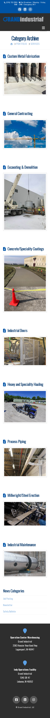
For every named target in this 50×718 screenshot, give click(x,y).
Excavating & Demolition (23, 167)
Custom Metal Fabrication (23, 56)
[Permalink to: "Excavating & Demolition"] (25, 202)
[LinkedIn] (25, 9)
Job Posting (8, 598)
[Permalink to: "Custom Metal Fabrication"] (25, 78)
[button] (43, 27)
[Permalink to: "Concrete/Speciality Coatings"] (25, 283)
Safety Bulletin (9, 611)
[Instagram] (30, 9)
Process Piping (17, 441)
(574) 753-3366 (11, 2)
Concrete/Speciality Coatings (26, 248)
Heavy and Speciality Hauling (25, 384)
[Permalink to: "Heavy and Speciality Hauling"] (25, 406)
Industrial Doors (17, 330)
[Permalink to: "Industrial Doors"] (25, 351)
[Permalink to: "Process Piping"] (25, 462)
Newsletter (7, 605)
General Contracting (20, 113)
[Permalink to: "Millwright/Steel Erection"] (25, 513)
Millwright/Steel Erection (23, 495)
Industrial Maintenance (22, 544)
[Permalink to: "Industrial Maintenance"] (25, 564)
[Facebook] (20, 9)
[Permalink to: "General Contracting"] (25, 134)
